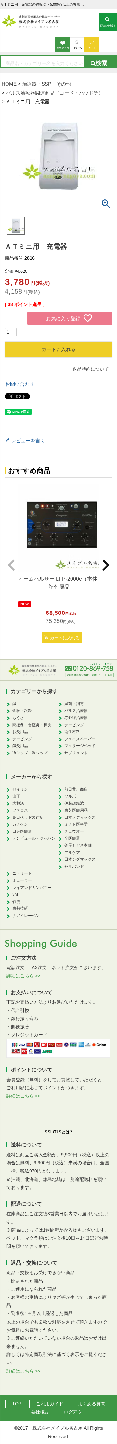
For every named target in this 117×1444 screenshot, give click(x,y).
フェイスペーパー (80, 739)
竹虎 (16, 901)
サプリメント (76, 753)
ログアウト (75, 1411)
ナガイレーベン (26, 915)
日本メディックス (80, 817)
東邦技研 (20, 908)
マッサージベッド (80, 745)
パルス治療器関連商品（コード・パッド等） (54, 92)
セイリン (20, 789)
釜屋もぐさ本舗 (78, 845)
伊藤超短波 (74, 803)
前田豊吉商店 (76, 789)
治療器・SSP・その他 (46, 84)
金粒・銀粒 (22, 710)
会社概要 (40, 1411)
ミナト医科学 (76, 824)
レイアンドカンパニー (31, 887)
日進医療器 (22, 831)
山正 (16, 796)
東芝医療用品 (76, 810)
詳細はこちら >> (23, 975)
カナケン (20, 824)
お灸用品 (20, 731)
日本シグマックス (80, 859)
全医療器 (72, 838)
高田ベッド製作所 (28, 817)
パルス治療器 (76, 710)
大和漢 (18, 803)
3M (15, 894)
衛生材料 (72, 731)
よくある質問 (91, 1403)
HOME (9, 84)
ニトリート (22, 873)
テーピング (22, 739)
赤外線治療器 (76, 718)
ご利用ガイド (49, 1403)
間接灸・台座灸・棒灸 (31, 725)
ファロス (20, 810)
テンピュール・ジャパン (33, 838)
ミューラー (22, 880)
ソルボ (70, 796)
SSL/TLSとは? (58, 1132)
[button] (11, 565)
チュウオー (74, 831)
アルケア (72, 852)
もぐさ (18, 718)
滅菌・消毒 (74, 704)
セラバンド (74, 866)
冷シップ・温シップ (29, 753)
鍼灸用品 (20, 745)
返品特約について (90, 369)
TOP (16, 1403)
